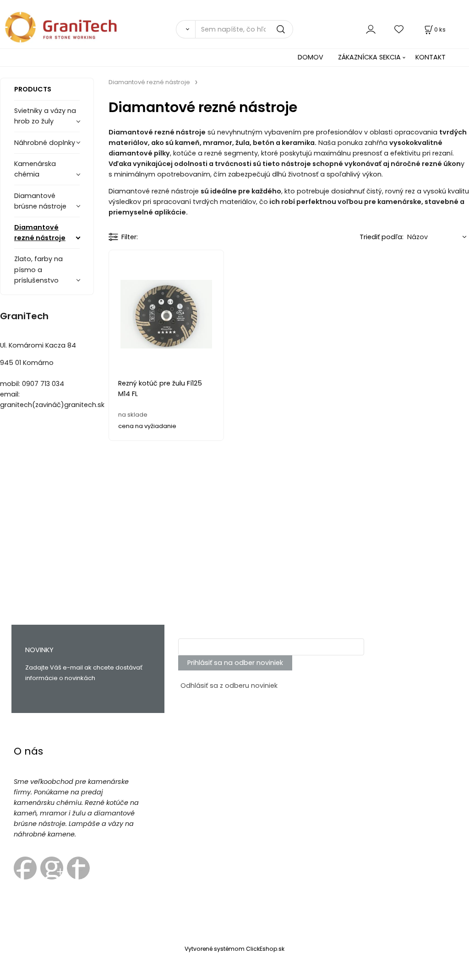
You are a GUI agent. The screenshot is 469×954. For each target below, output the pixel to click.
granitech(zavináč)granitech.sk (52, 404)
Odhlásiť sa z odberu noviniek (229, 685)
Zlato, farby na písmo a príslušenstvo (38, 269)
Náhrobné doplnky (44, 142)
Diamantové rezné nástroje (39, 232)
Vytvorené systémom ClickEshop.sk (234, 949)
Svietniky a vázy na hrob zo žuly (45, 116)
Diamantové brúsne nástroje (40, 201)
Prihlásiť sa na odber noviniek (235, 662)
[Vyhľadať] (185, 29)
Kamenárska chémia (35, 169)
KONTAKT (430, 57)
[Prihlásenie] (370, 29)
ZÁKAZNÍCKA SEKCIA (369, 57)
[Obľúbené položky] (399, 29)
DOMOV (310, 57)
